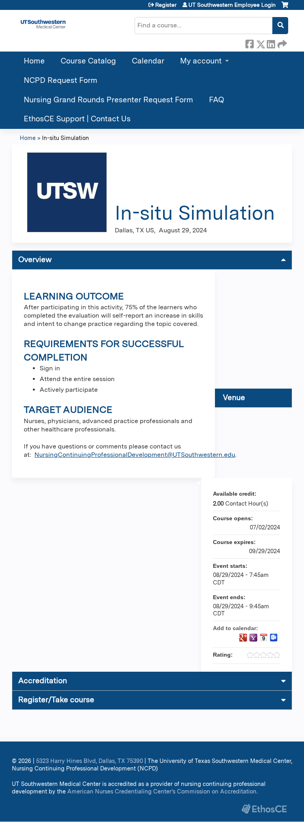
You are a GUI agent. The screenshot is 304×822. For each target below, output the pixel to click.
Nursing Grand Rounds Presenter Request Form (108, 99)
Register (166, 5)
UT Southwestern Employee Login (232, 5)
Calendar (148, 60)
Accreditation (42, 680)
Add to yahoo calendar (253, 638)
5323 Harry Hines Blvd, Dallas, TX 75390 (89, 760)
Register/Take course (56, 699)
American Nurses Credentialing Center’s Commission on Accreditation (161, 791)
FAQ (216, 99)
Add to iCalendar (264, 637)
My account (201, 60)
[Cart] (284, 7)
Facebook (249, 43)
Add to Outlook (274, 638)
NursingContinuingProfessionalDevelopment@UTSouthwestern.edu (134, 454)
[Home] (43, 24)
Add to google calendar (243, 638)
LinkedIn (271, 43)
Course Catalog (88, 60)
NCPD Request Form (60, 80)
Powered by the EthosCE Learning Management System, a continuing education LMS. (264, 808)
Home (34, 60)
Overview (35, 259)
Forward (281, 43)
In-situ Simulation (65, 137)
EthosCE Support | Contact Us (77, 118)
